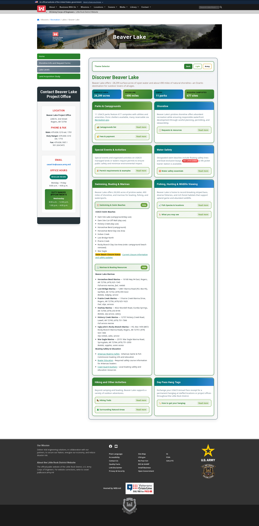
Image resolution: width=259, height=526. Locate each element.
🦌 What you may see (169, 214)
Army (207, 66)
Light (197, 66)
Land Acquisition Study (49, 76)
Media (123, 7)
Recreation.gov (102, 120)
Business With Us (68, 7)
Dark (188, 66)
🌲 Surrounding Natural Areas (111, 409)
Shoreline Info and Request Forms (54, 63)
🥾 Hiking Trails (104, 400)
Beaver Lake (129, 37)
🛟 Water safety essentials (171, 171)
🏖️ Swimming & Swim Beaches (111, 205)
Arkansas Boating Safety (109, 354)
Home (42, 56)
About (52, 7)
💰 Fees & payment (106, 136)
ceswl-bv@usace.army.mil (59, 164)
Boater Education (105, 360)
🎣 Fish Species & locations (171, 205)
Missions (85, 7)
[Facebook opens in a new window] (110, 446)
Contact (145, 7)
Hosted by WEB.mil (112, 488)
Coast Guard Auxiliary (107, 367)
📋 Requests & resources (170, 130)
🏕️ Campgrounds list (106, 127)
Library (133, 7)
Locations (99, 7)
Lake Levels (44, 69)
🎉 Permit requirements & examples (114, 170)
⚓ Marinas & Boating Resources (112, 267)
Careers (112, 7)
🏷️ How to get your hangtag (172, 403)
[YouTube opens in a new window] (116, 446)
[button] (93, 2)
